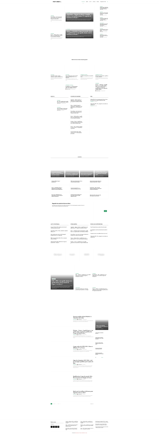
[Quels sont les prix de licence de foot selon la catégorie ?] (87, 168)
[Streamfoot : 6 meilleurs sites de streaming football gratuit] (72, 168)
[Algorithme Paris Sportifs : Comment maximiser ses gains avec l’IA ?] (106, 354)
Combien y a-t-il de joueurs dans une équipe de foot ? (71, 87)
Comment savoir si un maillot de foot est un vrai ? (98, 233)
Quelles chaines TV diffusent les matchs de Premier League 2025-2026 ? (99, 338)
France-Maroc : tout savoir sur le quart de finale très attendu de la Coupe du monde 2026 (56, 17)
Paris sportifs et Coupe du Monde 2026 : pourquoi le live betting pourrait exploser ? (104, 24)
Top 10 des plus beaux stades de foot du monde (98, 227)
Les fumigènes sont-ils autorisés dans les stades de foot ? (98, 230)
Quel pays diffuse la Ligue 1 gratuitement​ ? (56, 181)
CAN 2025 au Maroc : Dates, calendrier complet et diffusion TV (57, 76)
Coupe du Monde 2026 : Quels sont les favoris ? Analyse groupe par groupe (104, 30)
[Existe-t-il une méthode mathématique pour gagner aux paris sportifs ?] (101, 321)
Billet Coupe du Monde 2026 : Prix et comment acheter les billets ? (76, 181)
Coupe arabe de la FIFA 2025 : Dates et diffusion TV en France (83, 347)
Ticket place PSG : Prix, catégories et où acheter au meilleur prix (99, 104)
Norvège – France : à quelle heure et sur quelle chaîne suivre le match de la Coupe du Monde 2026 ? (104, 8)
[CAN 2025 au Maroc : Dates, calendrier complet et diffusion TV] (57, 69)
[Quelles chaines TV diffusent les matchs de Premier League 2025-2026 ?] (106, 338)
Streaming (52, 33)
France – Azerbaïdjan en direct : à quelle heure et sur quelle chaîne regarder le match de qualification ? (57, 188)
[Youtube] (58, 427)
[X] (56, 427)
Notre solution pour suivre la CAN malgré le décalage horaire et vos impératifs (72, 76)
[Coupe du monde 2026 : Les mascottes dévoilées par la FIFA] (85, 188)
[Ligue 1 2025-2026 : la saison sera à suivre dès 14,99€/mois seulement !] (53, 109)
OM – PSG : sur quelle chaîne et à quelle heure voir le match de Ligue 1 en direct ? (62, 102)
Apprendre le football (84, 74)
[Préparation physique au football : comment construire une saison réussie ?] (57, 168)
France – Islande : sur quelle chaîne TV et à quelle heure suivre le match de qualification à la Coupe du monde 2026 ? (100, 289)
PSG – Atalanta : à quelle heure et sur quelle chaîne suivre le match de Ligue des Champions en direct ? (83, 275)
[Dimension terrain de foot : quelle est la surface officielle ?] (101, 69)
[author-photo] (66, 89)
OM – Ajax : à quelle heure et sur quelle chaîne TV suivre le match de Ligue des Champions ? (57, 195)
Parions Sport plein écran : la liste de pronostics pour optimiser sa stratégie (82, 289)
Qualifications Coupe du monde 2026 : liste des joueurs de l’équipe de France (83, 376)
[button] (107, 1)
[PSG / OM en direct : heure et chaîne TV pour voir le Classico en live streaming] (97, 36)
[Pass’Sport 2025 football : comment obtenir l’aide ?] (106, 349)
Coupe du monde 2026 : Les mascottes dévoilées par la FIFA (76, 188)
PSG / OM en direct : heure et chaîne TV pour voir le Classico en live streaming (104, 36)
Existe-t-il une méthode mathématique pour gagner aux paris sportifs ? (102, 326)
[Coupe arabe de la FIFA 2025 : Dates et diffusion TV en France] (61, 348)
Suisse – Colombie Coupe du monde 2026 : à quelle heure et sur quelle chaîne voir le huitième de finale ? (79, 32)
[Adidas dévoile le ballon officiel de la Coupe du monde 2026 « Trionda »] (104, 181)
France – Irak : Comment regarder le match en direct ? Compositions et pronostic (104, 13)
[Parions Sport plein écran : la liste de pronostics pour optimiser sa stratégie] (83, 283)
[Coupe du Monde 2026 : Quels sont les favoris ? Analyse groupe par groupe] (97, 30)
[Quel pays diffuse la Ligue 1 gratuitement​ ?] (66, 181)
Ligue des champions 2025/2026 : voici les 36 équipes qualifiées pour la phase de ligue (83, 361)
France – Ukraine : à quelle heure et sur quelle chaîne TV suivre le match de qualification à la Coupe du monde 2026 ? (101, 87)
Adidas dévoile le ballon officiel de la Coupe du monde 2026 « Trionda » (95, 181)
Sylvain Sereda (101, 9)
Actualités (101, 28)
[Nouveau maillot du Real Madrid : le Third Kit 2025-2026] (61, 319)
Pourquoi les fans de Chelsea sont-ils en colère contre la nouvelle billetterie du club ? (76, 195)
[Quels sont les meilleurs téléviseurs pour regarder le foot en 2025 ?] (61, 393)
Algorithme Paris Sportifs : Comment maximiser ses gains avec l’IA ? (99, 354)
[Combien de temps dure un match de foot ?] (87, 69)
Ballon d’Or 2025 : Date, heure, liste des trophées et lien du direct (95, 195)
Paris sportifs (78, 287)
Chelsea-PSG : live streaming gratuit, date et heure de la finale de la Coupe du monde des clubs (99, 100)
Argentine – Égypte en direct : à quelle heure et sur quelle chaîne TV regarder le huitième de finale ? (79, 15)
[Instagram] (54, 427)
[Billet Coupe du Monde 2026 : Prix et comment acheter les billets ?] (85, 181)
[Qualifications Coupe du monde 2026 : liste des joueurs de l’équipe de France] (61, 378)
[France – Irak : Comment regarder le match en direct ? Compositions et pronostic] (97, 13)
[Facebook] (52, 427)
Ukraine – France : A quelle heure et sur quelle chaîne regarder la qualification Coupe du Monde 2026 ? (83, 332)
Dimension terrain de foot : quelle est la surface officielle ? (101, 76)
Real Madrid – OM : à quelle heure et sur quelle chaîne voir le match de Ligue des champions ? (99, 275)
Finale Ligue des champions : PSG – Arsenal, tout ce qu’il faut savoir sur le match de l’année (104, 19)
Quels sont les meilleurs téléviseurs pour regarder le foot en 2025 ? (83, 391)
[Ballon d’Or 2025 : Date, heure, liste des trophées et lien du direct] (104, 195)
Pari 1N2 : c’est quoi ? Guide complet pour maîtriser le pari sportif (99, 343)
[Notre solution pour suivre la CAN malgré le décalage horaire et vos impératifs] (72, 69)
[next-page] (60, 403)
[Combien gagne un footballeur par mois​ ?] (106, 333)
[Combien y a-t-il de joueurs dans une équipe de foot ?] (58, 87)
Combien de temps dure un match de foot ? (87, 76)
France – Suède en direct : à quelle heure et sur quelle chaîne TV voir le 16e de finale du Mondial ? (56, 35)
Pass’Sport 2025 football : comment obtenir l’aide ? (98, 348)
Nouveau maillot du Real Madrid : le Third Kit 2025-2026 (82, 317)
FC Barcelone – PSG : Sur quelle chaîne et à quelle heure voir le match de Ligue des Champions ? (95, 188)
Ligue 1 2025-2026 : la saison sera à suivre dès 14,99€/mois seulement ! (62, 109)
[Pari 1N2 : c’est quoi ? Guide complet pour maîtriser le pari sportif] (106, 343)
